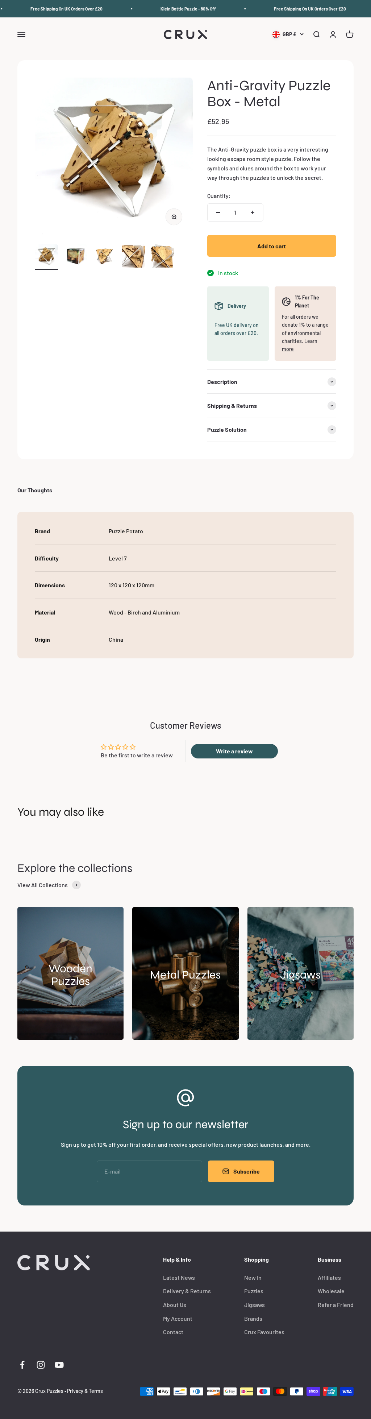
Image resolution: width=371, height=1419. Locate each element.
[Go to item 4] (133, 257)
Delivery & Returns (187, 1290)
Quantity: (219, 195)
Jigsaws (254, 1304)
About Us (174, 1304)
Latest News (179, 1277)
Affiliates (329, 1277)
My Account (177, 1318)
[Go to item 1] (46, 257)
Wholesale (331, 1290)
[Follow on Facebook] (22, 1365)
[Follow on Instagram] (41, 1365)
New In (253, 1277)
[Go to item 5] (162, 257)
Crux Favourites (264, 1331)
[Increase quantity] (252, 212)
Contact (173, 1331)
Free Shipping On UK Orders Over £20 (58, 8)
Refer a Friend (336, 1304)
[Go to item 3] (104, 257)
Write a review (234, 751)
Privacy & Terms (85, 1391)
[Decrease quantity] (218, 212)
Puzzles (253, 1290)
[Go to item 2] (75, 257)
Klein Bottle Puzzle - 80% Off (180, 8)
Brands (253, 1318)
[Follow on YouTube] (59, 1365)
